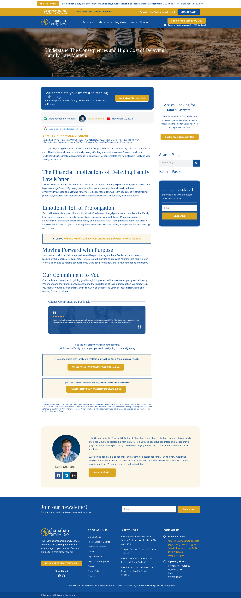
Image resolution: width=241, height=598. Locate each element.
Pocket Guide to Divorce (99, 542)
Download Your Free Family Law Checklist (55, 12)
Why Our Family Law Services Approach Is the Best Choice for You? (102, 238)
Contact (145, 22)
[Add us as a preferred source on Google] (45, 128)
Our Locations (94, 537)
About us (103, 22)
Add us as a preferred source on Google (66, 129)
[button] (48, 3)
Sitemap (91, 576)
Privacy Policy (94, 571)
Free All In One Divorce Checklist (94, 11)
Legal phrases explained (99, 561)
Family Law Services (97, 547)
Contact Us (171, 530)
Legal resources (124, 22)
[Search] (196, 163)
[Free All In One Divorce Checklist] (74, 12)
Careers (91, 551)
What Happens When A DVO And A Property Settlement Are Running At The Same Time (138, 540)
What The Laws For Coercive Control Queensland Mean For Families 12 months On (137, 571)
